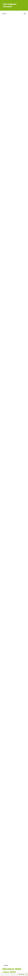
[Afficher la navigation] (25, 14)
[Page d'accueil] (6, 13)
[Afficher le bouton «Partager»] (26, 974)
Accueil (6, 965)
